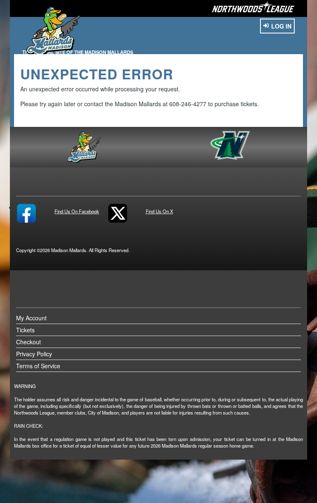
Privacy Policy (34, 354)
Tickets (25, 330)
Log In (281, 26)
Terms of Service (38, 366)
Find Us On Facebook (76, 211)
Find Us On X (159, 211)
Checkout (28, 342)
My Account (31, 318)
